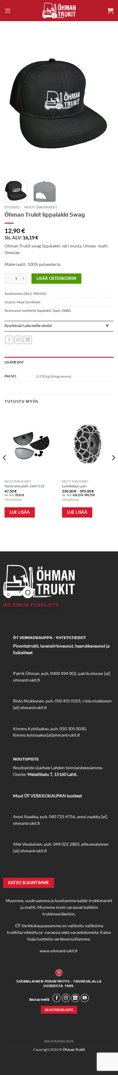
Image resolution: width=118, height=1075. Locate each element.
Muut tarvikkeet (40, 207)
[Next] (103, 104)
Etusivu (12, 207)
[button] (8, 11)
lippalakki (44, 310)
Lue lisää (20, 512)
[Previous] (14, 104)
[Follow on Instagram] (66, 998)
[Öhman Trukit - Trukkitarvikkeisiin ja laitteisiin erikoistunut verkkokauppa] (59, 10)
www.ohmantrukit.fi (58, 950)
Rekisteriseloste (59, 1041)
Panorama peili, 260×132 (24, 486)
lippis (57, 310)
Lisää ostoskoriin (57, 278)
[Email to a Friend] (18, 340)
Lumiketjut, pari (74, 486)
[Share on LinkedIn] (28, 340)
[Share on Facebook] (9, 340)
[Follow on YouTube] (84, 998)
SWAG (66, 310)
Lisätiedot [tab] (14, 362)
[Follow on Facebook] (56, 998)
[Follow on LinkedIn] (75, 998)
